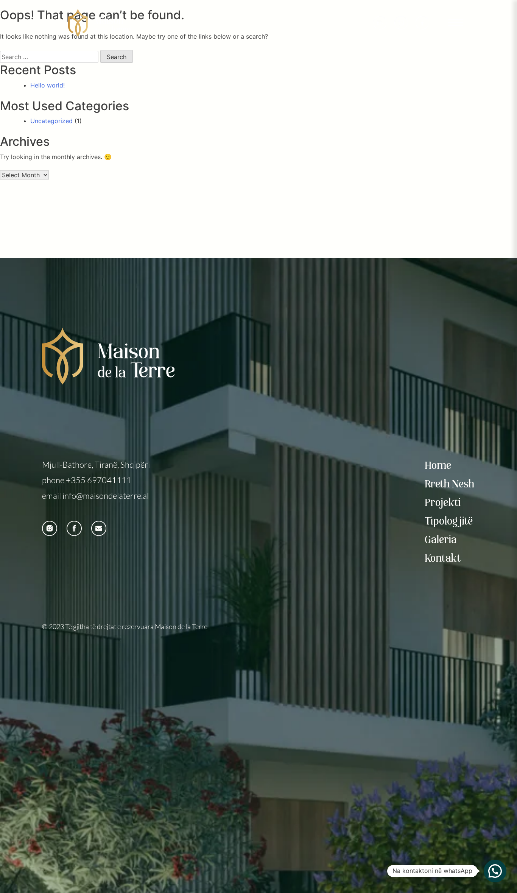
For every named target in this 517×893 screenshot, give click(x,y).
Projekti (443, 503)
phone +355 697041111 (86, 480)
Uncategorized (51, 121)
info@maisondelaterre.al (105, 495)
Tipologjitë (449, 521)
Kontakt (443, 558)
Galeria (441, 540)
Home (438, 466)
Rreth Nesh (450, 484)
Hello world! (47, 85)
